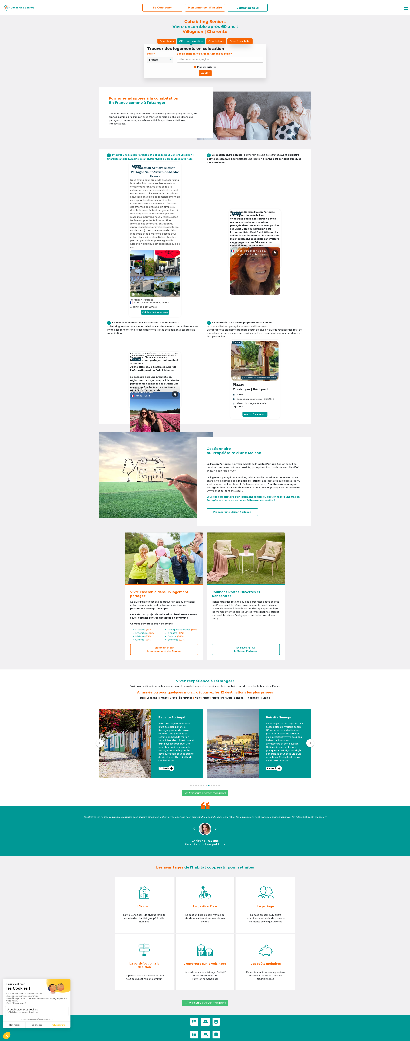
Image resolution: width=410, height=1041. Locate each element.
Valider (205, 73)
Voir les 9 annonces (255, 414)
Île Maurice (186, 697)
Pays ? (151, 53)
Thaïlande (252, 697)
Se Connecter (162, 7)
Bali (142, 697)
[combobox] (220, 60)
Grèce (173, 697)
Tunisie (265, 697)
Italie (198, 697)
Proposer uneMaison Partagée (232, 512)
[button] (151, 743)
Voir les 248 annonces (155, 312)
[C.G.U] (194, 1022)
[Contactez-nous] (216, 1022)
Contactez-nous (248, 7)
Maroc (215, 697)
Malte (206, 697)
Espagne (152, 697)
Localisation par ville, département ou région (204, 53)
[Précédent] (100, 743)
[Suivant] (310, 743)
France (163, 697)
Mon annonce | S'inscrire (205, 7)
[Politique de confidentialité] (205, 1022)
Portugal (226, 697)
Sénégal (239, 697)
